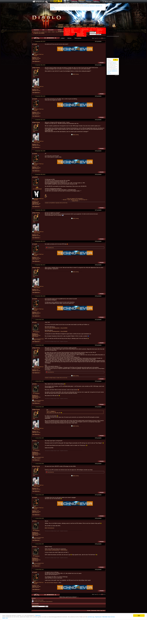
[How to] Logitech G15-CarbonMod (75, 198)
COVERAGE (67, 26)
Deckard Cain (99, 30)
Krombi (49, 247)
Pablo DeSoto (99, 32)
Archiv (98, 610)
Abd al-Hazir (99, 28)
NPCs (97, 27)
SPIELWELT (72, 27)
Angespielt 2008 (74, 32)
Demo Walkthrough (74, 28)
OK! (139, 615)
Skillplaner (91, 28)
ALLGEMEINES (61, 31)
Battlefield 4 (82, 1)
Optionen (69, 38)
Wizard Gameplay (80, 35)
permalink (99, 41)
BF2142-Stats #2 (83, 199)
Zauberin (90, 30)
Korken (49, 372)
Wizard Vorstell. (80, 34)
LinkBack (62, 38)
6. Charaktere (66, 33)
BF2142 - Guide (66, 199)
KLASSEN (84, 27)
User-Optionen (36, 61)
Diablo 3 (96, 1)
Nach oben (102, 610)
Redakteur (37, 331)
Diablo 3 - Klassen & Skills (57, 31)
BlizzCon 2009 (67, 28)
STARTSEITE (61, 26)
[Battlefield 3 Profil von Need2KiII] (38, 199)
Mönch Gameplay (80, 33)
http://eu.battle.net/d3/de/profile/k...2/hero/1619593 (56, 328)
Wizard (72, 31)
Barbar (72, 30)
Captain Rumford (100, 29)
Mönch (72, 29)
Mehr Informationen (49, 528)
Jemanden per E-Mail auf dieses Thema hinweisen (43, 601)
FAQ (65, 27)
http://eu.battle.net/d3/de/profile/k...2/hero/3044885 (56, 331)
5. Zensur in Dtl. (67, 32)
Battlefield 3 (89, 1)
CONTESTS (72, 26)
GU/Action (75, 1)
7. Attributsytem (67, 34)
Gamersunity (93, 610)
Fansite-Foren (44, 31)
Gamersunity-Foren (37, 31)
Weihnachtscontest (85, 29)
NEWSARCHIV (79, 26)
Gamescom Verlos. (85, 28)
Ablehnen (38, 615)
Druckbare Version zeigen (38, 600)
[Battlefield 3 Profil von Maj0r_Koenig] (38, 87)
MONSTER (93, 27)
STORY (67, 27)
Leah (98, 31)
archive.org (91, 617)
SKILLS (88, 27)
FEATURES (60, 27)
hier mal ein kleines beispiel (51, 582)
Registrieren (36, 29)
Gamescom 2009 (68, 29)
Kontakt (88, 610)
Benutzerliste (50, 29)
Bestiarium (95, 28)
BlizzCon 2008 (67, 30)
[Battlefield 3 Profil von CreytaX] (38, 55)
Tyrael (98, 33)
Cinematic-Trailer (80, 30)
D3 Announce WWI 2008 (81, 36)
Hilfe (43, 29)
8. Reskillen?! (66, 35)
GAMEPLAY (78, 27)
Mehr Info (5, 618)
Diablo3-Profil (75, 200)
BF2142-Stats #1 (74, 199)
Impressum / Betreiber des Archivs (105, 617)
